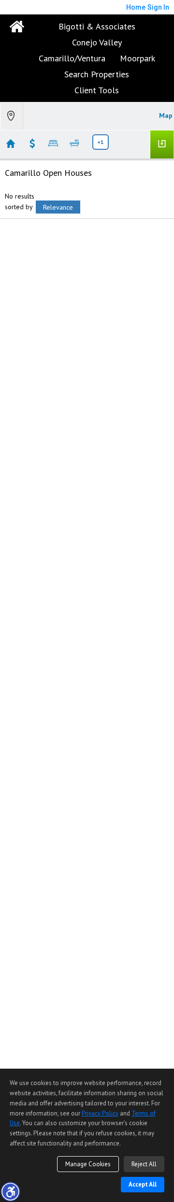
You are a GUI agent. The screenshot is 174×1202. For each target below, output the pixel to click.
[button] (10, 1191)
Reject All (144, 1164)
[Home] (17, 26)
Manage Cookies (88, 1164)
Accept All (143, 1184)
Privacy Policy (100, 1113)
